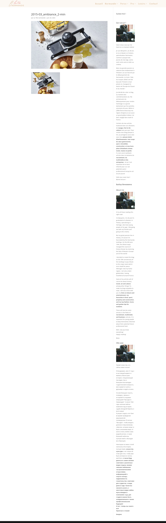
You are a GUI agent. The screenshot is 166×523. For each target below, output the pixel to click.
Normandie (110, 3)
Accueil (99, 3)
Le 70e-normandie (39, 18)
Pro (132, 3)
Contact (153, 3)
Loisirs (141, 3)
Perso (123, 3)
